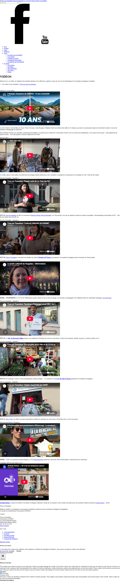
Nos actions (11, 65)
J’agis (5, 53)
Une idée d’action (9, 535)
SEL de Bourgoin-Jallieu (15, 338)
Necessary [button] (3, 571)
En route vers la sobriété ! (15, 55)
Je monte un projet (13, 58)
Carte (5, 50)
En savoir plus (107, 298)
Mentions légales (5, 542)
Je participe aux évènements (16, 62)
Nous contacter (4, 525)
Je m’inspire (11, 57)
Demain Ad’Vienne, (45, 257)
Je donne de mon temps (14, 60)
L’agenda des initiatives (11, 539)
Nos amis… (11, 70)
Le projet (6, 63)
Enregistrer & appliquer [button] (7, 580)
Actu (5, 46)
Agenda (6, 48)
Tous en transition (11, 215)
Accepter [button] (11, 551)
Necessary (5, 573)
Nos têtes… (11, 67)
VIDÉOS (6, 52)
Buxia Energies (38, 459)
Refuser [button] (19, 551)
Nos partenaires (12, 68)
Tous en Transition (11, 257)
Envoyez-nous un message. (28, 84)
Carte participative (9, 532)
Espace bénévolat (9, 537)
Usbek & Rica (100, 503)
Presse (9, 72)
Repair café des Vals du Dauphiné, (41, 215)
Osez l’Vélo (9, 419)
